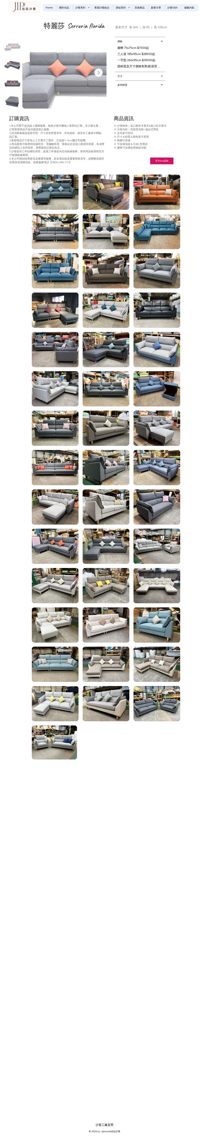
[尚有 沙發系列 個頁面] (89, 7)
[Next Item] (98, 72)
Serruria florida (85, 25)
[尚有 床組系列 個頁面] (129, 7)
